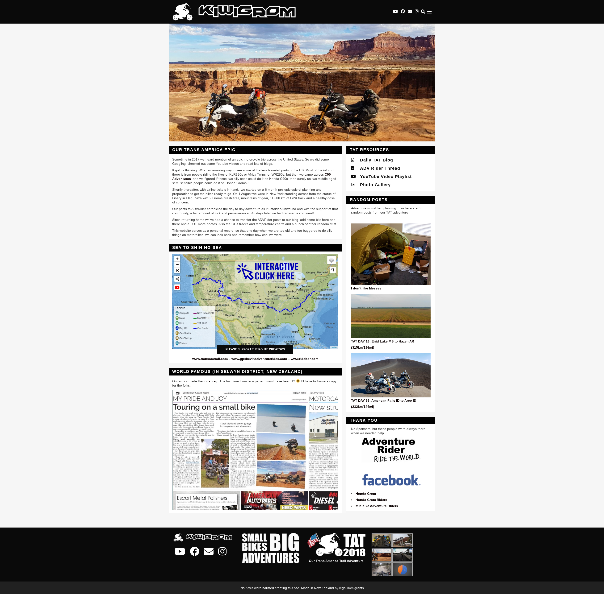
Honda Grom (366, 493)
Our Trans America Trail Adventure (336, 561)
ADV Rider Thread (378, 168)
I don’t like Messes (366, 288)
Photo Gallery (373, 184)
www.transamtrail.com (210, 359)
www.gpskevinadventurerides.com (259, 359)
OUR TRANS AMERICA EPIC (203, 150)
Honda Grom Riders (371, 500)
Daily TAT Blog (374, 160)
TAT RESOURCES (369, 150)
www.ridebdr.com (304, 359)
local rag (211, 381)
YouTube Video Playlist (384, 176)
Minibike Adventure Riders (377, 506)
